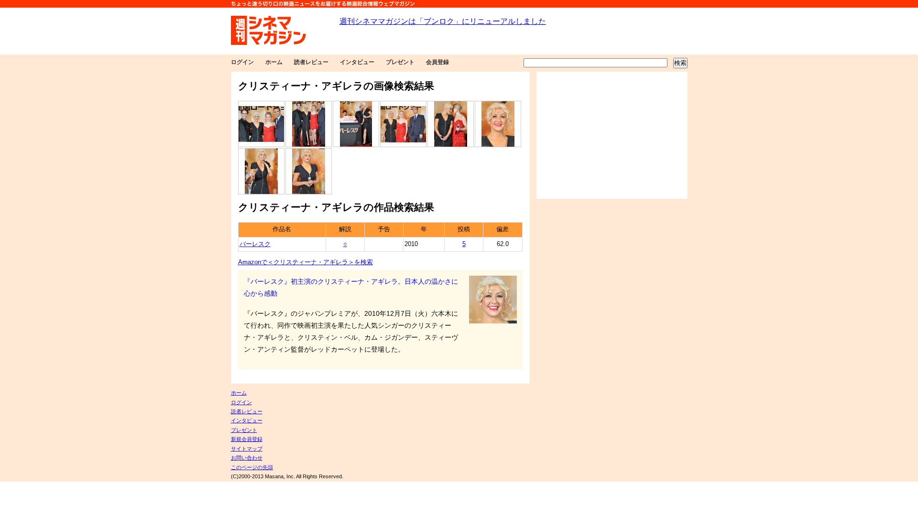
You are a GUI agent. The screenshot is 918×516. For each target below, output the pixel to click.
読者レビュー (311, 62)
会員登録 (437, 62)
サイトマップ (246, 449)
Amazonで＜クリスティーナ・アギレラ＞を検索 (305, 262)
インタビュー (357, 62)
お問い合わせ (246, 458)
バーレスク (255, 244)
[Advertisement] (612, 135)
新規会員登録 (246, 439)
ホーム (274, 62)
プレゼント (400, 62)
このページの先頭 (252, 467)
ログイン (242, 62)
